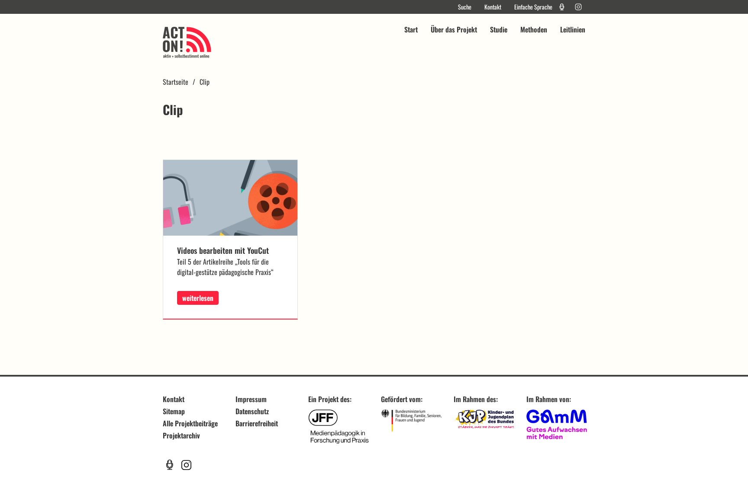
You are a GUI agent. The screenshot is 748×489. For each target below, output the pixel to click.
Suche (464, 7)
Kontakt (492, 7)
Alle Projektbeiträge (190, 423)
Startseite (175, 82)
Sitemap (174, 411)
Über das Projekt (454, 29)
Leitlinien (572, 29)
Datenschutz (252, 411)
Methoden (533, 29)
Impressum (251, 399)
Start (411, 29)
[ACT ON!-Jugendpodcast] (562, 7)
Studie (498, 29)
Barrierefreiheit (256, 423)
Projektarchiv (181, 435)
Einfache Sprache (533, 7)
